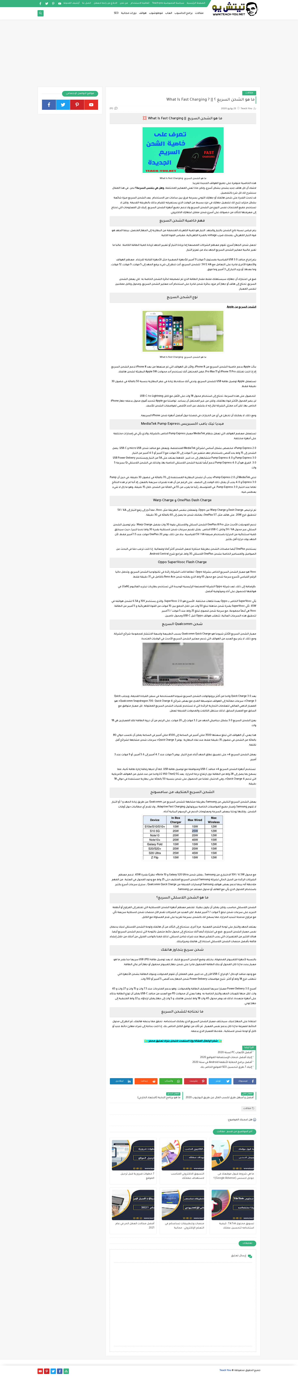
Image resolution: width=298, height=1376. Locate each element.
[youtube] (59, 3)
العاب (168, 13)
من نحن (124, 3)
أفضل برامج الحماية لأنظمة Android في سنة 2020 (222, 1062)
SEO (116, 13)
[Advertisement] (149, 55)
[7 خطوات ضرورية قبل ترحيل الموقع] (133, 1155)
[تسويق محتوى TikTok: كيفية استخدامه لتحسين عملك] (233, 1205)
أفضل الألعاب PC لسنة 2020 (235, 1052)
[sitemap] (66, 1371)
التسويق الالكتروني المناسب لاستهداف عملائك (187, 1176)
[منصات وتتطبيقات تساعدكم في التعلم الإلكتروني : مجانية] (183, 1205)
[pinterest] (53, 3)
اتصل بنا (86, 3)
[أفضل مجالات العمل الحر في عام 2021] (133, 1205)
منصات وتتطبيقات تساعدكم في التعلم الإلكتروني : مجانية (184, 1225)
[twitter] (46, 3)
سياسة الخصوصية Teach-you (168, 3)
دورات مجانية (129, 13)
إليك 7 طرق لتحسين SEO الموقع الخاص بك (226, 1067)
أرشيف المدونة (71, 3)
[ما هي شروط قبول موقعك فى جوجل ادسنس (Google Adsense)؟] (233, 1155)
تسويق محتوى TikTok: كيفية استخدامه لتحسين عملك (236, 1225)
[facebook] (40, 3)
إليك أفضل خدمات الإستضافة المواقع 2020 (226, 1057)
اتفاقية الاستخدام (140, 3)
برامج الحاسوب (184, 13)
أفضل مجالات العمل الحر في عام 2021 (134, 1225)
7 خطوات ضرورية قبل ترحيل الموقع (137, 1176)
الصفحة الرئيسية (196, 3)
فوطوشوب (156, 13)
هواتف (143, 13)
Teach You (225, 1370)
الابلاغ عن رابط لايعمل (105, 3)
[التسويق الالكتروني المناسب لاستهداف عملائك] (183, 1155)
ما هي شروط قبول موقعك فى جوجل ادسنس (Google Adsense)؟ (233, 1176)
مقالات (199, 13)
